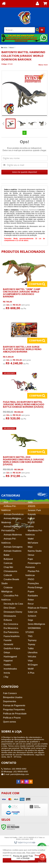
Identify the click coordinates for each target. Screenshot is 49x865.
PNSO (31, 579)
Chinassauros (10, 571)
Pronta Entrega (35, 587)
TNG (30, 636)
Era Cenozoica (11, 624)
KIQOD (31, 522)
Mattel (11, 47)
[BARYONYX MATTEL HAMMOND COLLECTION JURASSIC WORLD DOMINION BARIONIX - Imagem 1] (11, 123)
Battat (6, 555)
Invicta (7, 673)
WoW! (31, 669)
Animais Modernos (13, 534)
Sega (30, 620)
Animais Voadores (12, 551)
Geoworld (8, 644)
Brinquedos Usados (12, 697)
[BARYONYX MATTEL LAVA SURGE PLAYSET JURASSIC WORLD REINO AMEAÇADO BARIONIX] (24, 341)
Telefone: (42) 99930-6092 (14, 769)
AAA (6, 502)
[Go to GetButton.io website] (42, 862)
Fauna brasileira (11, 636)
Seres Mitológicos (36, 624)
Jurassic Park (34, 510)
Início (5, 47)
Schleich (32, 616)
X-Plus (31, 673)
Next (44, 37)
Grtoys (7, 652)
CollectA (8, 575)
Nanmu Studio (35, 551)
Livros (31, 526)
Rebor (31, 600)
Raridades (33, 595)
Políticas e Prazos (12, 718)
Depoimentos (9, 701)
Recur (31, 604)
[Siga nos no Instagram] (26, 782)
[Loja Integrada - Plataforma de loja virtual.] (24, 842)
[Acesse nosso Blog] (31, 782)
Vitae (30, 660)
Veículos (32, 656)
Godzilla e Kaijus (12, 648)
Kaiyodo (32, 514)
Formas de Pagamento (14, 705)
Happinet (8, 660)
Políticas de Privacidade (15, 713)
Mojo (30, 547)
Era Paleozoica (11, 632)
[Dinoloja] (24, 17)
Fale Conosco (10, 693)
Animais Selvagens (13, 547)
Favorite (8, 640)
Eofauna (8, 620)
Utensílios (32, 652)
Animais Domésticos (14, 514)
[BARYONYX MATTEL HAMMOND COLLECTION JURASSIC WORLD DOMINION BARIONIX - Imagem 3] (32, 123)
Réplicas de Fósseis (38, 608)
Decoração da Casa (13, 604)
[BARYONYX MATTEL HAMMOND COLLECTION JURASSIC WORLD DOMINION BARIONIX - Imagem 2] (21, 123)
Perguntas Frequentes (14, 709)
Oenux (31, 555)
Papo (30, 559)
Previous (5, 38)
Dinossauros (10, 616)
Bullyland (8, 559)
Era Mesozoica (11, 628)
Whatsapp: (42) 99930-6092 (15, 771)
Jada (30, 502)
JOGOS (31, 506)
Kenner (31, 518)
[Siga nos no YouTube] (22, 782)
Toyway (31, 644)
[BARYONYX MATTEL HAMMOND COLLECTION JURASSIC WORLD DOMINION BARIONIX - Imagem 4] (43, 123)
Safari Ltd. (33, 612)
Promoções (33, 583)
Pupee (31, 591)
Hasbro (7, 665)
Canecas (8, 563)
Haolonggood (10, 656)
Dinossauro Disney (13, 612)
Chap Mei (8, 567)
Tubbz (31, 648)
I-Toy (6, 677)
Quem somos (9, 722)
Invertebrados (10, 669)
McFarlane (33, 543)
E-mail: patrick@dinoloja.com (16, 774)
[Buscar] (36, 30)
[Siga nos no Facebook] (18, 782)
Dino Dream (9, 608)
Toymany (32, 640)
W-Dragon (33, 665)
